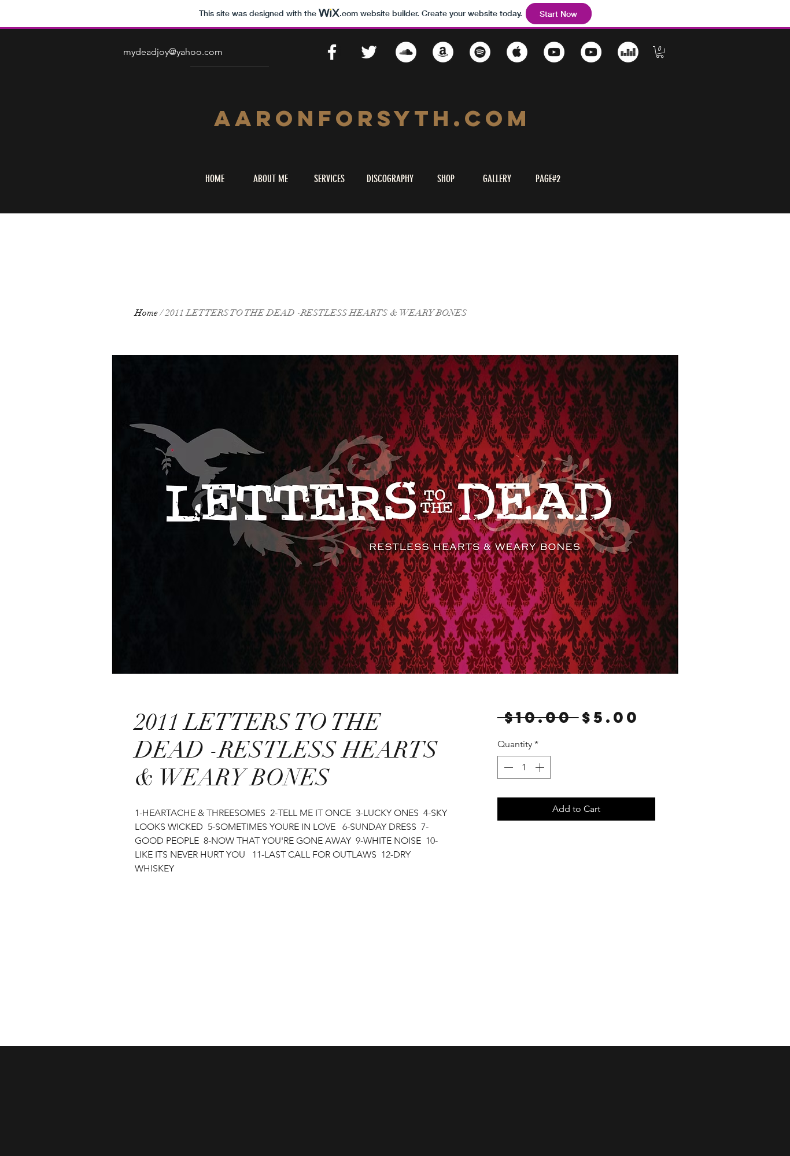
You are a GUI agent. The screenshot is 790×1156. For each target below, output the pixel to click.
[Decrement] (507, 767)
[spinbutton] (524, 767)
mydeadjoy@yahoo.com (173, 51)
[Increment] (541, 767)
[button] (660, 52)
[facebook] (332, 52)
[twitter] (369, 52)
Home (146, 313)
